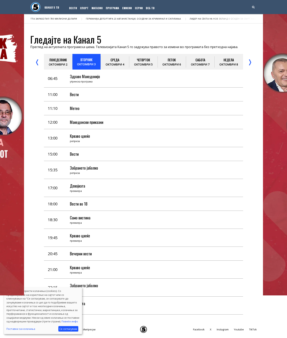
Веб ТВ (150, 8)
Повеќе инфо (70, 321)
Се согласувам (68, 329)
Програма (112, 8)
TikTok (253, 329)
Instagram (223, 329)
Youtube (239, 329)
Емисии (127, 8)
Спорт (84, 8)
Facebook (199, 329)
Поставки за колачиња (20, 329)
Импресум (89, 329)
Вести (73, 8)
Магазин (97, 8)
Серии (139, 8)
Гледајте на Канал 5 (65, 39)
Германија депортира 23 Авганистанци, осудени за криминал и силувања (128, 18)
